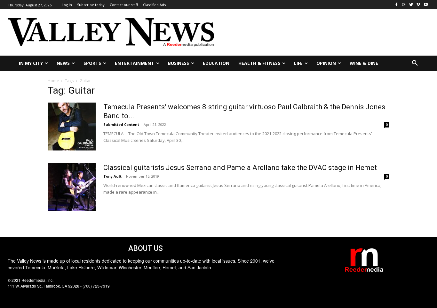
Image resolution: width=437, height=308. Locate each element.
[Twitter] (411, 4)
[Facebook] (396, 4)
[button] (415, 63)
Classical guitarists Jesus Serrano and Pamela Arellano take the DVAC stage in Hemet (240, 168)
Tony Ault (112, 176)
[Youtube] (425, 4)
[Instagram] (404, 4)
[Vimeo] (418, 4)
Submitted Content (121, 124)
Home (53, 80)
